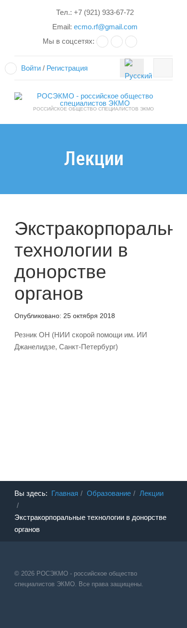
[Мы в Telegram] (118, 41)
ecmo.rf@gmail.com (106, 27)
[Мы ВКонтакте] (103, 41)
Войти (31, 68)
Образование (109, 493)
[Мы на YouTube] (132, 41)
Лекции (152, 493)
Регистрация (67, 68)
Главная (64, 493)
